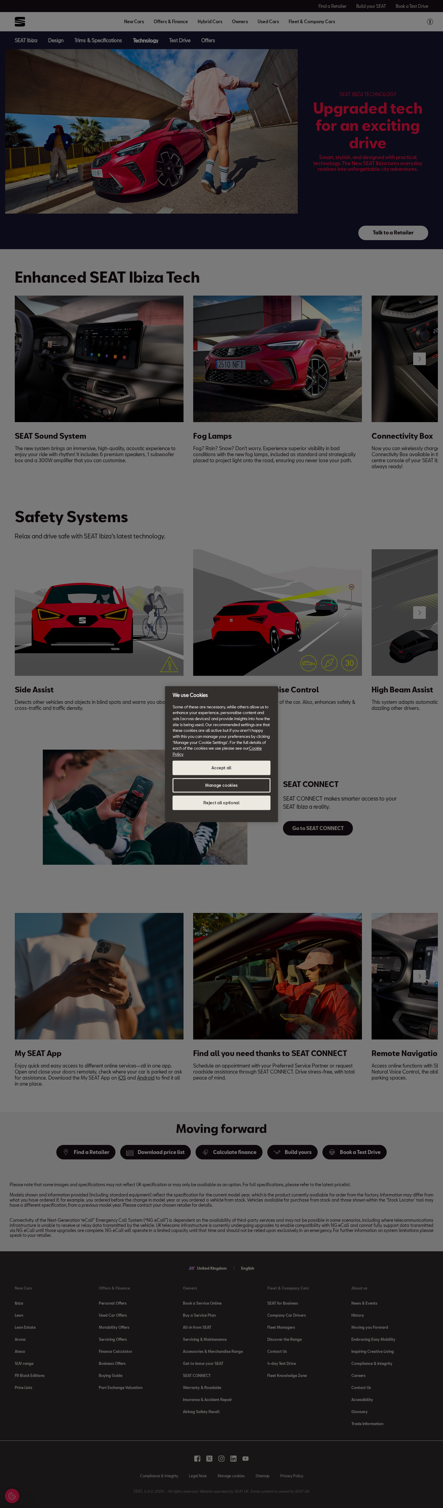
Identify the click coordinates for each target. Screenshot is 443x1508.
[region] (221, 754)
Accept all (221, 767)
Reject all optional (221, 802)
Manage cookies (221, 785)
